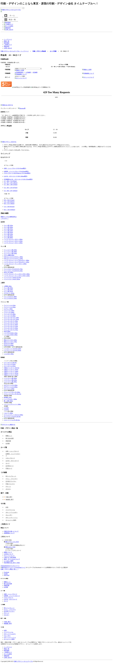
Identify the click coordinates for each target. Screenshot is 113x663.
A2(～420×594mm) (9, 201)
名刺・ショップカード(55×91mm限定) (15, 168)
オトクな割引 (8, 654)
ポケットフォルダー (12, 512)
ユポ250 (6, 409)
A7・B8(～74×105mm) (10, 181)
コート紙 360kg (8, 236)
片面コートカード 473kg (11, 374)
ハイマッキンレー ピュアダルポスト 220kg (16, 262)
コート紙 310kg (8, 234)
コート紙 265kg (8, 232)
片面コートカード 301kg (11, 369)
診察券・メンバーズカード (13, 454)
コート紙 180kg (8, 227)
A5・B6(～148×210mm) (10, 184)
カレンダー (9, 515)
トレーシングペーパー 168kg (12, 404)
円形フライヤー (10, 484)
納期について (8, 552)
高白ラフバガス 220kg (10, 340)
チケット (8, 486)
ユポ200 (6, 408)
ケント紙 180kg (8, 288)
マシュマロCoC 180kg (10, 296)
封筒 (7, 507)
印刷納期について (21, 74)
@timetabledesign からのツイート (10, 565)
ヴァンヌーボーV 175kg (11, 323)
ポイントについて (21, 78)
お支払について (8, 554)
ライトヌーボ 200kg (10, 316)
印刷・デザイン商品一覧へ (9, 569)
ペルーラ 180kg (8, 413)
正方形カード (10, 466)
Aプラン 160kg (8, 309)
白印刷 (8, 443)
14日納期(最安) (19, 72)
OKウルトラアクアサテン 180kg (13, 257)
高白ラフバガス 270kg (10, 341)
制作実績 (6, 43)
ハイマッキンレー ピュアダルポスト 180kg (16, 260)
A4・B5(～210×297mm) (10, 187)
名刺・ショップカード (12, 451)
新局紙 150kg (8, 397)
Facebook (6, 572)
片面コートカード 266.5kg (11, 368)
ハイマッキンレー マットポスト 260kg (15, 263)
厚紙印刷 (8, 441)
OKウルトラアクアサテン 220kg (13, 258)
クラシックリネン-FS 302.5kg (12, 394)
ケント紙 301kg (8, 291)
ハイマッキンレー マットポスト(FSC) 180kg (17, 274)
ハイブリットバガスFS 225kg (12, 348)
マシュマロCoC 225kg (10, 298)
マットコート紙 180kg (10, 251)
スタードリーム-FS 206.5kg (12, 420)
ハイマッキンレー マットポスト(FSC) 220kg (17, 275)
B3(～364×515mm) (9, 200)
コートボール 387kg (10, 366)
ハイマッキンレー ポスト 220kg (13, 241)
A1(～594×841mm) (9, 206)
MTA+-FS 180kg (8, 272)
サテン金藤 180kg (9, 255)
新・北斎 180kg (8, 401)
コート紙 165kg (8, 225)
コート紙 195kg (8, 229)
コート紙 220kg (8, 230)
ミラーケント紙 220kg (10, 380)
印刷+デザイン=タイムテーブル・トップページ (15, 51)
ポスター (8, 489)
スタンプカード (10, 458)
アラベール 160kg (9, 310)
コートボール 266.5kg (10, 362)
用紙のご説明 (20, 70)
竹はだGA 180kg (8, 343)
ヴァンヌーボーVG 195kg (11, 319)
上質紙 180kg (8, 286)
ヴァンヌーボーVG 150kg (11, 317)
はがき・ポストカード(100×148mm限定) (15, 176)
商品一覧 (6, 41)
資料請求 (6, 46)
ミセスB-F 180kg (9, 354)
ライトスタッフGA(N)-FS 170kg (13, 269)
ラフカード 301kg (9, 293)
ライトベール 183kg (10, 307)
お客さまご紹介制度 (10, 557)
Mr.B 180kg (7, 331)
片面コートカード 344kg (11, 371)
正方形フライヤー (11, 481)
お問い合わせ (8, 48)
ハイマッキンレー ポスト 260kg (13, 243)
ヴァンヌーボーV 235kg (11, 328)
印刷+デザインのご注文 (12, 541)
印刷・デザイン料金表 (39, 51)
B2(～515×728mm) (9, 203)
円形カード (9, 468)
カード (8, 463)
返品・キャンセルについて (12, 559)
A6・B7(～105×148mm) (10, 183)
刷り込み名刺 (10, 438)
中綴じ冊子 (9, 497)
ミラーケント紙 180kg (10, 378)
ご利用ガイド (8, 44)
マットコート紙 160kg (10, 250)
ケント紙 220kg (8, 289)
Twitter (6, 573)
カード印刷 (53, 51)
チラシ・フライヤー (12, 478)
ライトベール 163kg (10, 305)
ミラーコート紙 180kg (10, 381)
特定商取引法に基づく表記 (12, 562)
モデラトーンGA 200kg (10, 387)
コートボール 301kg (10, 364)
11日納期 (28, 72)
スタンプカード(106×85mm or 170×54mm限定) (17, 173)
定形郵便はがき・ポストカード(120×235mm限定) (18, 179)
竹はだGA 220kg (8, 345)
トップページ (8, 39)
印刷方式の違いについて (11, 531)
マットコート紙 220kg (10, 253)
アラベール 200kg (9, 312)
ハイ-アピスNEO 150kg (10, 333)
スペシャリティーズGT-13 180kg (13, 415)
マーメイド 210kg (9, 388)
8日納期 (35, 72)
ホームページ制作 (11, 520)
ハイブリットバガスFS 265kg (12, 350)
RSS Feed (6, 575)
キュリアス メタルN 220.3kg (12, 416)
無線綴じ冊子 (10, 499)
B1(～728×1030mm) (9, 209)
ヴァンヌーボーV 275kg (11, 329)
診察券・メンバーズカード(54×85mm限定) (16, 171)
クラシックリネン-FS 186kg (12, 392)
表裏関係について (9, 533)
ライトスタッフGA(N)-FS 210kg (13, 270)
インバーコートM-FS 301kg (12, 279)
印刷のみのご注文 (10, 547)
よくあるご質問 (8, 561)
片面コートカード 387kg (11, 373)
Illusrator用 (22, 108)
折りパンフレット (11, 476)
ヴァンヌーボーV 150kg (11, 321)
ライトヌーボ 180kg (10, 314)
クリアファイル (10, 510)
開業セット (9, 435)
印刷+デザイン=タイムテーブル (23, 661)
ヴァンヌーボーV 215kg (11, 326)
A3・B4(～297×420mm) (10, 190)
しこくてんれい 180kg (10, 399)
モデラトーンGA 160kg (10, 385)
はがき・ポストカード (12, 460)
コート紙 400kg (8, 237)
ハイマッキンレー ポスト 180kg (13, 239)
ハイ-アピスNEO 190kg (10, 334)
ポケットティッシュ (12, 517)
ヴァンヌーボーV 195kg (11, 324)
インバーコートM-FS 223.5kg (12, 277)
